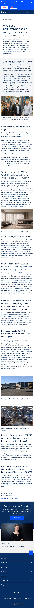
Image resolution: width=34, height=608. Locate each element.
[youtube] (22, 604)
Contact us (17, 518)
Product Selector (9, 19)
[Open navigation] (32, 12)
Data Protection (17, 598)
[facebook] (12, 604)
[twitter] (19, 604)
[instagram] (14, 604)
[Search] (23, 12)
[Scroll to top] (31, 553)
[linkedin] (17, 604)
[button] (17, 558)
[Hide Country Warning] (32, 2)
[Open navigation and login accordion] (27, 12)
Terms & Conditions (26, 598)
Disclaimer (5, 598)
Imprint (10, 598)
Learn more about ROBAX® (9, 498)
